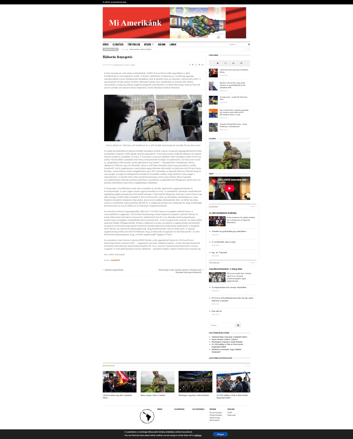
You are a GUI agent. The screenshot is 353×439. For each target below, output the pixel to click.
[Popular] (217, 63)
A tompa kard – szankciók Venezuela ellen (233, 98)
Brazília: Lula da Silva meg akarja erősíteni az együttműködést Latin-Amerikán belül (233, 85)
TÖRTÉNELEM (134, 44)
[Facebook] (189, 65)
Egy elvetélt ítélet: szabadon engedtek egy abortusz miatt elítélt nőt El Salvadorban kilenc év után (234, 112)
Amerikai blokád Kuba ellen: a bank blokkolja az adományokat (233, 125)
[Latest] (225, 63)
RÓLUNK (161, 44)
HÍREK (106, 44)
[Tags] (241, 63)
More (253, 206)
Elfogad (220, 434)
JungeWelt (115, 260)
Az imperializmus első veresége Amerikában (229, 287)
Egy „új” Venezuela (219, 252)
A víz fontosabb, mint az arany (224, 241)
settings (197, 435)
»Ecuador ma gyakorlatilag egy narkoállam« (229, 231)
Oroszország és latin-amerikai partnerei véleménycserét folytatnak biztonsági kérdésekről (179, 271)
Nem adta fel (217, 311)
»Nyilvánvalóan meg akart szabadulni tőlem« (234, 70)
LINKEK (173, 44)
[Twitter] (192, 65)
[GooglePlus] (195, 65)
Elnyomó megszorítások (114, 269)
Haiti (128, 65)
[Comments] (233, 63)
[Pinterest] (198, 65)
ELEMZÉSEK (118, 44)
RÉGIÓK (147, 44)
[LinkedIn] (202, 65)
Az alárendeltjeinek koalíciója (222, 212)
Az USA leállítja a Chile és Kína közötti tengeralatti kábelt (232, 396)
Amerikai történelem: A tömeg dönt (225, 268)
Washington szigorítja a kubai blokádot (227, 342)
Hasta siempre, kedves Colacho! (140, 49)
